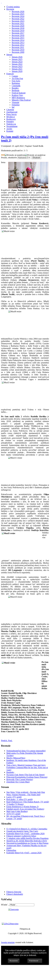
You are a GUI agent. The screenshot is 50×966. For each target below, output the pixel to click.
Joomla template (8, 942)
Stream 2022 (17, 64)
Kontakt (9, 131)
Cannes (15, 76)
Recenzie (10, 9)
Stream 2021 (17, 69)
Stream (9, 54)
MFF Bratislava (18, 97)
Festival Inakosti (18, 93)
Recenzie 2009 (18, 52)
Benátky (15, 88)
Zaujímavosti (11, 112)
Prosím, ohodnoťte (9, 157)
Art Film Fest (17, 78)
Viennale (15, 102)
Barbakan (16, 83)
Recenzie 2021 (18, 23)
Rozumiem (14, 961)
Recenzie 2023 (18, 21)
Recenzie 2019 (18, 31)
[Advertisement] (17, 872)
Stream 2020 (17, 71)
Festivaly (10, 74)
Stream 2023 (17, 66)
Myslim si (10, 117)
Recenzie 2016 (18, 35)
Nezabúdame (11, 126)
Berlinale (15, 90)
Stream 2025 (17, 59)
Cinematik (16, 86)
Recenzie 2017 (18, 33)
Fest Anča (16, 81)
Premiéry (10, 121)
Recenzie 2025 (18, 14)
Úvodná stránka (13, 7)
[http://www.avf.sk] (1, 2)
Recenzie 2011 (18, 47)
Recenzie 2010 (18, 50)
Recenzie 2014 (18, 40)
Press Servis (11, 114)
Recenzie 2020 (18, 26)
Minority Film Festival (21, 100)
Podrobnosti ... (34, 961)
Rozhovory (11, 119)
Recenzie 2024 (18, 16)
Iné (13, 107)
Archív (9, 129)
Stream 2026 (17, 57)
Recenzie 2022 (18, 19)
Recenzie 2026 (18, 11)
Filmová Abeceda (13, 892)
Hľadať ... (5, 905)
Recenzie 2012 (18, 45)
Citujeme (10, 109)
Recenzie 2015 (18, 38)
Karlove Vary (17, 95)
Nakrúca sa (11, 124)
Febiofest (15, 105)
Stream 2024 (17, 62)
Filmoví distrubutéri (14, 894)
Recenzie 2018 (18, 28)
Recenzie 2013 (18, 42)
